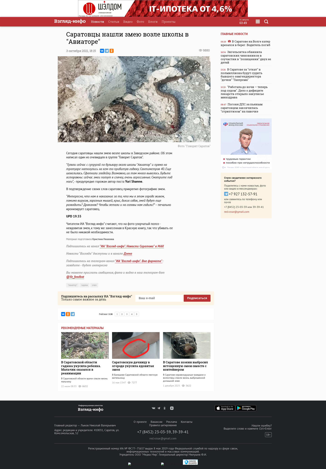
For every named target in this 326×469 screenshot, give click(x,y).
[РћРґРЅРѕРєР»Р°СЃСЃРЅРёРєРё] (112, 51)
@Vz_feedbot (75, 277)
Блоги (153, 22)
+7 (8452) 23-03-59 (235, 207)
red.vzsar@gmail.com (236, 211)
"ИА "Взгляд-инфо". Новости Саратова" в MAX (132, 246)
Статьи (113, 22)
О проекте (140, 422)
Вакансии (156, 422)
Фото (140, 22)
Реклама (171, 422)
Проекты (168, 22)
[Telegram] (107, 51)
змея (94, 285)
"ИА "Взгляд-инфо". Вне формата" (138, 261)
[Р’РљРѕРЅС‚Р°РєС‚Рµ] (102, 51)
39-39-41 (258, 207)
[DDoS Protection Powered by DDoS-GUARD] (190, 464)
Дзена (128, 253)
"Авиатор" (72, 285)
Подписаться (197, 298)
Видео (128, 22)
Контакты (186, 422)
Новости (97, 22)
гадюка (84, 285)
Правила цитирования (163, 425)
